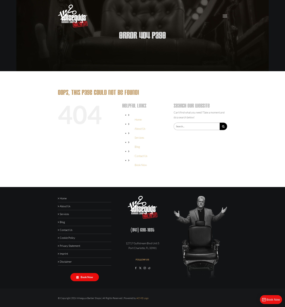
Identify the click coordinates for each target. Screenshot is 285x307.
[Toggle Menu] (225, 16)
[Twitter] (140, 268)
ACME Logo (142, 298)
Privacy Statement (70, 245)
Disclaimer (66, 261)
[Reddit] (149, 268)
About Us (140, 128)
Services (139, 137)
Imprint (64, 253)
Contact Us (141, 156)
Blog (137, 146)
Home (138, 119)
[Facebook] (136, 268)
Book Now (141, 165)
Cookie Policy (67, 237)
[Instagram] (145, 268)
